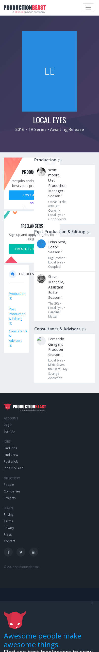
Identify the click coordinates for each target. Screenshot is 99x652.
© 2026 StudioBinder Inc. (21, 567)
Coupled (54, 266)
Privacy (9, 528)
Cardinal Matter (54, 314)
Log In (8, 424)
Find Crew (11, 455)
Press (8, 534)
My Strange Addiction (57, 373)
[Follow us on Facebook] (8, 552)
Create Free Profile (32, 249)
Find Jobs (10, 448)
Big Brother (56, 258)
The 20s (53, 303)
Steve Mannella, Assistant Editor (56, 284)
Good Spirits (57, 219)
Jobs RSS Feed (14, 468)
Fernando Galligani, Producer (56, 344)
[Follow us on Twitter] (20, 552)
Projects (9, 498)
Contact (9, 541)
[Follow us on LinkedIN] (33, 552)
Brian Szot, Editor (57, 244)
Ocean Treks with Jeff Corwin (57, 206)
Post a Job (32, 195)
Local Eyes (55, 215)
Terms (8, 521)
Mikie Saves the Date (56, 367)
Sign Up (9, 431)
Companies (12, 491)
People (9, 484)
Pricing (8, 514)
